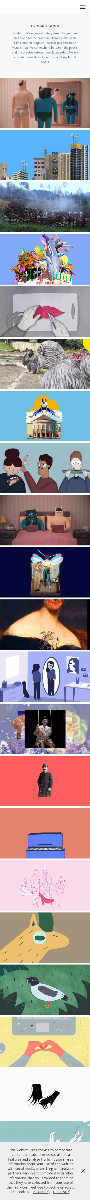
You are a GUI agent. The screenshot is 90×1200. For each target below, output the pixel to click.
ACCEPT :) (41, 1191)
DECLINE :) (61, 1191)
